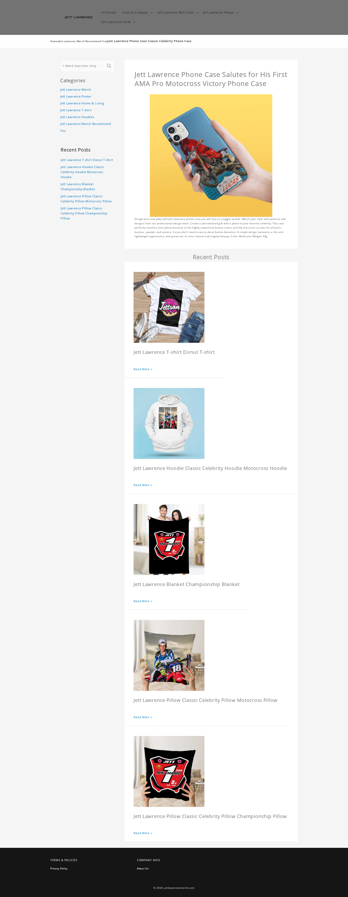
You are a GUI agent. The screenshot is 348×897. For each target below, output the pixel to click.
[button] (136, 12)
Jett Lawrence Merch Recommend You (82, 41)
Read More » (143, 369)
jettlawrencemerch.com (179, 887)
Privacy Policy (58, 868)
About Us (143, 868)
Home (54, 41)
